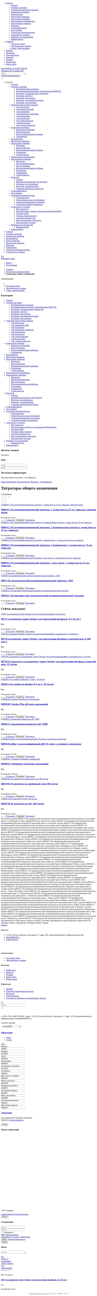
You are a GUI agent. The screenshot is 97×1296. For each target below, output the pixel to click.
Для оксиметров (23, 116)
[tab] (18, 1033)
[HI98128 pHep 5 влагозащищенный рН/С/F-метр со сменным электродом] (33, 739)
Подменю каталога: (9, 1086)
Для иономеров (22, 112)
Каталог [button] (9, 3)
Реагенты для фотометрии (27, 186)
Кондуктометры (23, 132)
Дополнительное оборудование (24, 10)
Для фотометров (23, 123)
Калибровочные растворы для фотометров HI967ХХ (39, 91)
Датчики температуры (25, 218)
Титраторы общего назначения (29, 204)
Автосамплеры (22, 198)
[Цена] (8, 497)
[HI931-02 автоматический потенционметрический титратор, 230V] (30, 576)
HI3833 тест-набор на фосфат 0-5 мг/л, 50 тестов (27, 684)
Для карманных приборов (27, 114)
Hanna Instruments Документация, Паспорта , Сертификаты (26, 482)
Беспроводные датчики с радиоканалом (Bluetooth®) (39, 211)
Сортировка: (6, 494)
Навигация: (6, 1061)
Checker (14, 5)
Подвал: (4, 1051)
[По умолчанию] (2, 497)
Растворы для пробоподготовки (30, 100)
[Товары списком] (2, 502)
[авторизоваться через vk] (25, 1237)
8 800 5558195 (21, 68)
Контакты (10, 53)
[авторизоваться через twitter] (15, 1237)
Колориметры (17, 14)
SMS (3, 1235)
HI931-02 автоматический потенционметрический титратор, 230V (37, 580)
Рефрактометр (17, 39)
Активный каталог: (9, 1090)
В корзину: (6, 1071)
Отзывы (9, 60)
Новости (10, 57)
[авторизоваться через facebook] (6, 1237)
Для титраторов (23, 118)
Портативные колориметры (23, 21)
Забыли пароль (12, 1235)
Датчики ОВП (22, 213)
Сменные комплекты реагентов (29, 189)
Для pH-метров (22, 107)
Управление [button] (6, 1113)
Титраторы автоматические (23, 32)
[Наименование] (5, 497)
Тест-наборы (16, 30)
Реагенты (15, 26)
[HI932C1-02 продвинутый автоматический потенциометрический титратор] (34, 591)
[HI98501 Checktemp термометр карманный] (20, 759)
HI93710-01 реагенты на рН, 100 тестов (22, 803)
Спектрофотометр (19, 28)
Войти (4, 1239)
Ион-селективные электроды (28, 220)
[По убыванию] (5, 499)
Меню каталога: (8, 1081)
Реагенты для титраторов (27, 184)
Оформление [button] (7, 1033)
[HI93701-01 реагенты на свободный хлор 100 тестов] (24, 779)
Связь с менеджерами (20, 48)
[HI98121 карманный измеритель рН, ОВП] (20, 719)
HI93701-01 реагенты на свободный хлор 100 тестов (29, 783)
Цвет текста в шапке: (10, 1076)
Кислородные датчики (26, 223)
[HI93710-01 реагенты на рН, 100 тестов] (19, 799)
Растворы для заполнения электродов (32, 93)
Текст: (4, 1056)
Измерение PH (22, 227)
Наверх (4, 925)
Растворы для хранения (26, 103)
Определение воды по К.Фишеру (30, 200)
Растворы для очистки (25, 98)
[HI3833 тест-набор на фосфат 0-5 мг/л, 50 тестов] (23, 679)
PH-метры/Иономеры (25, 164)
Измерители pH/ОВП (25, 130)
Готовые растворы (19, 8)
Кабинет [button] (9, 42)
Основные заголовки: (10, 1066)
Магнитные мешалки (20, 17)
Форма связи (11, 979)
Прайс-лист (11, 62)
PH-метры (20, 146)
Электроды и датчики (20, 35)
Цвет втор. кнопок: (9, 1105)
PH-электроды (22, 209)
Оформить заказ (8, 259)
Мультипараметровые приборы (29, 134)
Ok (2, 1257)
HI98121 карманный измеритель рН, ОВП (24, 724)
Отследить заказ (18, 44)
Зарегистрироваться (16, 1239)
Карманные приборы (20, 12)
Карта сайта (11, 64)
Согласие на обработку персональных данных (26, 998)
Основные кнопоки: (10, 1100)
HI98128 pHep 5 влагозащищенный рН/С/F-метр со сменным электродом (41, 744)
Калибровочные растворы (27, 89)
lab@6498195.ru (8, 68)
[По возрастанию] (2, 499)
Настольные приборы (20, 19)
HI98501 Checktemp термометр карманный (24, 763)
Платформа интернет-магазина (38, 1293)
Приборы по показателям (22, 37)
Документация (12, 55)
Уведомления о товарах (21, 46)
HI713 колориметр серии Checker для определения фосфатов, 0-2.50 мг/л (41, 619)
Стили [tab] (9, 1040)
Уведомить (30, 520)
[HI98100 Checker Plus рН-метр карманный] (20, 699)
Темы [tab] (8, 1037)
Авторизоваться (16, 1120)
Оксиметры (21, 152)
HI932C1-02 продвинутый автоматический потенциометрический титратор (42, 595)
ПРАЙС (9, 51)
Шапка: (4, 1046)
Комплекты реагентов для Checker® (31, 182)
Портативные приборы (21, 23)
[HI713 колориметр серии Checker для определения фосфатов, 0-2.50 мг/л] (33, 614)
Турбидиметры (22, 155)
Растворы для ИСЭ (24, 96)
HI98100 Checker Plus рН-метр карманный (24, 704)
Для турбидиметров (24, 121)
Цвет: (3, 1044)
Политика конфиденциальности (20, 991)
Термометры (21, 136)
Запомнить (8, 1232)
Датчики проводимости (26, 216)
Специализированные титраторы (30, 202)
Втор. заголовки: (8, 1095)
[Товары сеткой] (5, 502)
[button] (2, 520)
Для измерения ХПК (25, 109)
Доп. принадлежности (25, 125)
